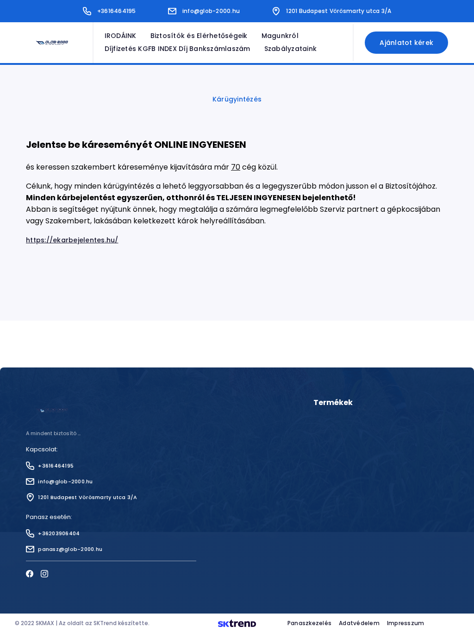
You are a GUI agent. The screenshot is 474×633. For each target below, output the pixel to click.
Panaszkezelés (309, 623)
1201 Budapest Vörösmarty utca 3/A (338, 11)
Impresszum (405, 623)
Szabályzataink (290, 48)
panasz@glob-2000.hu (70, 549)
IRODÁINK (121, 36)
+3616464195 (116, 11)
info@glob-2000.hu (211, 11)
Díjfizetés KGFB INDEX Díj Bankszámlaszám (177, 48)
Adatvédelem (359, 623)
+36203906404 (59, 533)
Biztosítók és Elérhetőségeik (199, 36)
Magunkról (280, 36)
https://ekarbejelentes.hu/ (72, 240)
